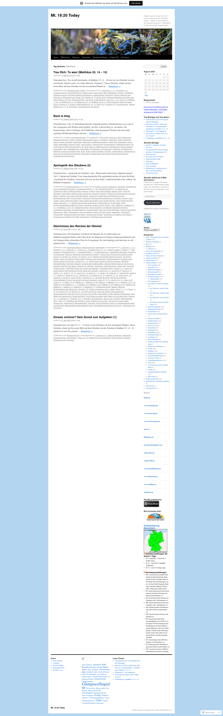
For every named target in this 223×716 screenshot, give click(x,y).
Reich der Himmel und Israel (77, 294)
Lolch (113, 205)
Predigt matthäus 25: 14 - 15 (86, 104)
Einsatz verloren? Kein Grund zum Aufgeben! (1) (85, 317)
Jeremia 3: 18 (126, 271)
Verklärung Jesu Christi (99, 301)
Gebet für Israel (150, 154)
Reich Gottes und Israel (94, 296)
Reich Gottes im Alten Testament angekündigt (114, 294)
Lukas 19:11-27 (82, 338)
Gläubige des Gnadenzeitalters (92, 264)
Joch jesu (68, 100)
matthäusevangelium (123, 144)
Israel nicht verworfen (90, 271)
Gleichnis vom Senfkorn (85, 266)
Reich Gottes (84, 149)
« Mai (146, 95)
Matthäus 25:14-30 (95, 338)
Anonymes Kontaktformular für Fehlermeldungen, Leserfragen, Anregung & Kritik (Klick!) (156, 109)
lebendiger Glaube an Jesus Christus (97, 205)
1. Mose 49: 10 (70, 250)
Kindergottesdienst (60, 280)
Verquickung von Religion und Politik (66, 217)
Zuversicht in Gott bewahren (154, 157)
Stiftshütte (56, 151)
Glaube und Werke (66, 142)
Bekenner (68, 254)
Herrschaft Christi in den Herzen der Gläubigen (82, 268)
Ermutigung (104, 140)
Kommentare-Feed (58, 668)
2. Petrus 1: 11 (126, 250)
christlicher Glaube (74, 191)
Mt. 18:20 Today (65, 15)
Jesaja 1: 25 (104, 273)
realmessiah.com (149, 453)
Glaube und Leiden (151, 258)
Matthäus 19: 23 (95, 285)
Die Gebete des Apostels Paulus (159, 293)
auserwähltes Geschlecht (118, 252)
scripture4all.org (149, 461)
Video (150, 362)
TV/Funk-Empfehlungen (155, 356)
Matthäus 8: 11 (90, 287)
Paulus (55, 104)
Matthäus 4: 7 (58, 287)
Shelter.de (147, 398)
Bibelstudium (112, 93)
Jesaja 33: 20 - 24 (85, 275)
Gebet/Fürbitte (154, 279)
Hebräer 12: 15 (90, 97)
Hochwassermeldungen (156, 572)
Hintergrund (151, 330)
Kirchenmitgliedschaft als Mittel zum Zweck (68, 205)
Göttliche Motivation (115, 335)
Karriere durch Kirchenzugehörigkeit (84, 203)
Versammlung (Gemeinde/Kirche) (75, 303)
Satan (66, 212)
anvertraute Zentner (74, 93)
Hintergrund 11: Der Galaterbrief (156, 131)
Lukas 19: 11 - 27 (112, 100)
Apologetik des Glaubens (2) (72, 165)
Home (56, 57)
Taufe (83, 151)
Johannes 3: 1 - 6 (65, 203)
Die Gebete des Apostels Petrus (159, 297)
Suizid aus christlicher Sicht (70, 151)
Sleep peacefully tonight (153, 159)
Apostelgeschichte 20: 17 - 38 (87, 189)
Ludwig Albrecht (99, 100)
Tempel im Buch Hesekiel (94, 151)
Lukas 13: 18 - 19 (104, 280)
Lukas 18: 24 (128, 280)
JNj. (79, 75)
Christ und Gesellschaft (153, 251)
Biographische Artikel (154, 274)
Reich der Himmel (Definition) (109, 210)
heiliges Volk (121, 266)
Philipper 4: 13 (64, 104)
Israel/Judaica (152, 332)
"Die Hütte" (104, 137)
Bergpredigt (77, 254)
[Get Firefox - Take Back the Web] (156, 521)
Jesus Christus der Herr (107, 200)
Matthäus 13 (120, 205)
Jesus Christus (58, 100)
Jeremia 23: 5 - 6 (105, 271)
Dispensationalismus (74, 247)
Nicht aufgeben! (117, 338)
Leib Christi (89, 100)
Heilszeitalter (63, 144)
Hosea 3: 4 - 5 (119, 268)
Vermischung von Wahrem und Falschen (117, 214)
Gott (82, 97)
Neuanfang (107, 338)
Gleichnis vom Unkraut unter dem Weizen (74, 196)
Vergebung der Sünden (94, 214)
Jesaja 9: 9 (66, 278)
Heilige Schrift (101, 97)
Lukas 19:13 (123, 100)
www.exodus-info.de (150, 413)
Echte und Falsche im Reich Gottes (72, 259)
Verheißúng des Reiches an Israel (78, 301)
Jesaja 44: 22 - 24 (98, 275)
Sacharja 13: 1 (65, 298)
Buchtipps (149, 246)
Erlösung (85, 191)
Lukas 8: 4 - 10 (58, 282)
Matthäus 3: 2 (130, 285)
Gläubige (77, 264)
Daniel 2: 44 (57, 257)
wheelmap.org (148, 492)
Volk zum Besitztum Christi (105, 303)
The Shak (107, 151)
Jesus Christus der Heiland (88, 200)
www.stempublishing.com (152, 468)
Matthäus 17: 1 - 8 (71, 285)
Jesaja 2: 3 (61, 275)
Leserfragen (151, 337)
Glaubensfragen (151, 260)
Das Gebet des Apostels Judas (159, 288)
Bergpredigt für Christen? (90, 254)
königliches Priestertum (118, 278)
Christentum (129, 93)
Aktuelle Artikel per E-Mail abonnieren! (155, 178)
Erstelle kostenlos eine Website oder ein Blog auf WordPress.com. (152, 710)
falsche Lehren (117, 191)
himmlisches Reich (106, 268)
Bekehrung (113, 137)
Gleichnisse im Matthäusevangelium (95, 142)
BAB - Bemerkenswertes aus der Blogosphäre (95, 667)
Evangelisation (152, 311)
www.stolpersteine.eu (151, 476)
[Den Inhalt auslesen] (144, 553)
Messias (114, 287)
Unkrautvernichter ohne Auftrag (75, 214)
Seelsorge (116, 149)
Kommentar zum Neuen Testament (85, 280)
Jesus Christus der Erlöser (69, 200)
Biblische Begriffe (153, 272)
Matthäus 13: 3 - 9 (114, 282)
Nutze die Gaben (126, 102)
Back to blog (61, 116)
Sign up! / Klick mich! (153, 203)
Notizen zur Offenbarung (155, 346)
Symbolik (116, 298)
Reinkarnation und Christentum (101, 149)
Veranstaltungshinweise (155, 360)
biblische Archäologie (152, 242)
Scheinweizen (74, 212)
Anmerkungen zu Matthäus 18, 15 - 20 (158, 138)
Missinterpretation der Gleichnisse (65, 289)
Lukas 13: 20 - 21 (117, 280)
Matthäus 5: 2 (68, 287)
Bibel (105, 93)
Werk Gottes (151, 376)
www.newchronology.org (152, 421)
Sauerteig (87, 298)
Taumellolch (125, 212)
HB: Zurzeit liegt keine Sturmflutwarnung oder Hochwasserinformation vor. (157, 609)
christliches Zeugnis (60, 95)
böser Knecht (98, 93)
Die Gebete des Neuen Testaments (158, 283)
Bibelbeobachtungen (154, 270)
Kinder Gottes (115, 203)
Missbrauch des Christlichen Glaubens (157, 381)
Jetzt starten (136, 3)
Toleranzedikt (58, 214)
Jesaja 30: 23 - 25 (72, 275)
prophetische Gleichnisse (62, 210)
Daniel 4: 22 (67, 257)
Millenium (121, 287)
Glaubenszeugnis (153, 321)
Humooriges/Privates (78, 137)
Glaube (117, 95)
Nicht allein (149, 161)
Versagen (127, 338)
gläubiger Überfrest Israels (113, 264)
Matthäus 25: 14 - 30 (69, 102)
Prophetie (151, 351)
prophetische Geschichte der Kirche (115, 207)
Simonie (95, 212)
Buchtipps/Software (100, 57)
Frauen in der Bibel (154, 318)
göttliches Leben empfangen (81, 193)
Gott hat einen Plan (152, 173)
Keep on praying (151, 166)
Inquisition (117, 198)
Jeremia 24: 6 (116, 271)
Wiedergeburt (96, 154)
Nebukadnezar (115, 147)
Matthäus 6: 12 (79, 287)
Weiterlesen (114, 86)
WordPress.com (58, 670)
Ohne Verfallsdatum (152, 164)
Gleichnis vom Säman (68, 266)
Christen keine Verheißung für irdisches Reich (116, 254)
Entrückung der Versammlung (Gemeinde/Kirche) (102, 259)
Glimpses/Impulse (73, 90)
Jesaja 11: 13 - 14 (70, 273)
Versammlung (85, 217)
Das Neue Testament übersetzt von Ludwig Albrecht (86, 95)
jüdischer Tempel (74, 144)
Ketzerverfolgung (104, 203)
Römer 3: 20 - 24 (65, 291)
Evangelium (109, 95)
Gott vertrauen (72, 338)
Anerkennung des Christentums (106, 187)
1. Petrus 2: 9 (81, 250)
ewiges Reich (94, 261)
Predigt (82, 90)
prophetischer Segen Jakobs (105, 289)
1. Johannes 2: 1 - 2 (107, 90)
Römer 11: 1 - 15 (122, 289)
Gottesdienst (122, 142)
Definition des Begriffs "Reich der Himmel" (107, 257)
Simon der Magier (85, 212)
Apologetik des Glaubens (67, 189)
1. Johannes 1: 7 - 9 (127, 247)
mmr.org (146, 429)
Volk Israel (91, 303)
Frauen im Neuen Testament (154, 256)
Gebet (120, 140)
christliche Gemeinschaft (84, 140)
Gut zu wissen (152, 325)
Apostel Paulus (87, 93)
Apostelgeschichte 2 (102, 252)
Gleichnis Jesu (125, 95)
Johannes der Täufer (102, 278)
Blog (68, 137)
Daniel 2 (96, 140)
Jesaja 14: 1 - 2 (93, 273)
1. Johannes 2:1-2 (101, 335)
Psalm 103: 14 (101, 104)
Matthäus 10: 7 (80, 282)
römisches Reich (92, 210)
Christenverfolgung (154, 277)
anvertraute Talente (60, 93)
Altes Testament (152, 265)
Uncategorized (150, 388)
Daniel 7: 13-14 (86, 257)
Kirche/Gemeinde (78, 100)
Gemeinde (127, 140)
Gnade (78, 97)
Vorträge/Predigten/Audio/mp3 (157, 372)
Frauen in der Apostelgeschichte (157, 314)
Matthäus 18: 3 (84, 285)
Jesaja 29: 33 (124, 273)
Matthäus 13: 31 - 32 (128, 282)
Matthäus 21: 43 (119, 285)
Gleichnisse (57, 97)
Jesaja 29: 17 (114, 273)
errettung (92, 191)
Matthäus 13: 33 (59, 285)
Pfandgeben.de (149, 437)
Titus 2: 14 (62, 301)
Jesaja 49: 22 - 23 (125, 275)
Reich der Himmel (90, 291)
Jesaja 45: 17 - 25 (112, 275)
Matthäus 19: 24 (107, 285)
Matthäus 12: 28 (92, 282)
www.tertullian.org (150, 484)
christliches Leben (151, 253)
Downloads (86, 57)
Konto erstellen (57, 661)
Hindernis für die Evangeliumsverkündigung (97, 198)
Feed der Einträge (58, 665)
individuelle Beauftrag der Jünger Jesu (120, 97)
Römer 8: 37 (111, 104)
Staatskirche (116, 212)
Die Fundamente (153, 281)
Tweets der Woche (153, 358)
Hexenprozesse (75, 198)
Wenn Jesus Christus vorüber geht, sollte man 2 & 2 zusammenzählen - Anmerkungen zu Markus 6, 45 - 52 (157, 126)
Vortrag (150, 369)
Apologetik (121, 187)
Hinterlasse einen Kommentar (88, 107)
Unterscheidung (117, 151)
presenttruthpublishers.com (153, 445)
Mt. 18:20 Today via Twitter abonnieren (95, 147)
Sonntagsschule (122, 104)
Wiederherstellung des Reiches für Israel (79, 305)
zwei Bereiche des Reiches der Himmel (108, 305)
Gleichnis (103, 193)
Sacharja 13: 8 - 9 (77, 298)
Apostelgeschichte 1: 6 (69, 252)
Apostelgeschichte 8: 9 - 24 (107, 189)
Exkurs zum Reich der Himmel (110, 261)
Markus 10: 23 (69, 282)
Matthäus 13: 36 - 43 (66, 207)
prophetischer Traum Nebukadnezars (66, 149)
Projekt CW (114, 57)
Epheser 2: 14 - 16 (81, 261)
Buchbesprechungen (60, 140)
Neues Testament (113, 102)
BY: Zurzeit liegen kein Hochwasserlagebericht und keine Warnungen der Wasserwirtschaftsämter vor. (157, 593)
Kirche (123, 203)
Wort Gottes (73, 107)
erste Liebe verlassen (103, 191)
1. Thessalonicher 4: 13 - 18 (96, 250)
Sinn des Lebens (105, 212)
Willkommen (65, 57)
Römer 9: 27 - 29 (77, 291)
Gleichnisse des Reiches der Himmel (111, 196)
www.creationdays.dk (151, 405)
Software (150, 249)
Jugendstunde (97, 144)
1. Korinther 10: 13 (121, 90)
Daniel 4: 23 (76, 257)
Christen (121, 93)
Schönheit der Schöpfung (155, 353)
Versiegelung (86, 154)
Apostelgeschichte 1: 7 (86, 252)
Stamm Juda (108, 298)
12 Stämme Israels (113, 250)
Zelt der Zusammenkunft (119, 154)
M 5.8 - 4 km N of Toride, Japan (156, 568)
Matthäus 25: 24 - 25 (84, 102)
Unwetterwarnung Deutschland (151, 526)
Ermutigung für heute (154, 309)
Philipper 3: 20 (83, 289)
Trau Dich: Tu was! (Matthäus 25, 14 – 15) (80, 72)
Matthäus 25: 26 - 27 (99, 102)
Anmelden (56, 663)
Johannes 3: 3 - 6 (88, 278)
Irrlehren (125, 198)
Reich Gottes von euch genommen (115, 296)
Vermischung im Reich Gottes (118, 301)
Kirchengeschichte (153, 335)
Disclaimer (125, 57)
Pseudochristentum (79, 210)
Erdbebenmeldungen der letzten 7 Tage (156, 554)
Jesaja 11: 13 (58, 273)
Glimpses (75, 57)
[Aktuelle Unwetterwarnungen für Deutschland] (155, 552)
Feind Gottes (66, 193)
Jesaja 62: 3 (57, 278)
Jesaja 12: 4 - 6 (82, 273)
